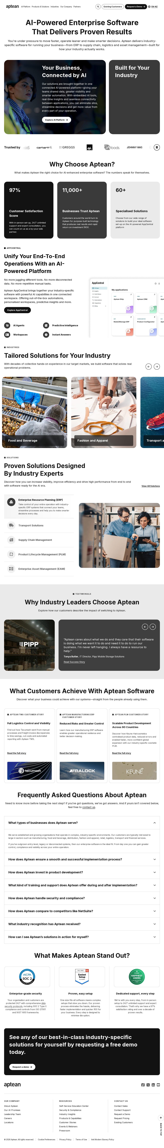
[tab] (39, 506)
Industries (55, 7)
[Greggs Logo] (58, 147)
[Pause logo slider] (157, 147)
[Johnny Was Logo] (126, 147)
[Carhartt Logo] (36, 147)
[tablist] (39, 535)
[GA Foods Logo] (104, 147)
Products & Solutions (40, 7)
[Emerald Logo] (149, 147)
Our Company (66, 7)
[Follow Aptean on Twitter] (148, 1085)
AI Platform (25, 7)
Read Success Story (74, 662)
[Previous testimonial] (145, 627)
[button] (34, 412)
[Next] (157, 367)
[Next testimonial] (153, 627)
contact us (88, 807)
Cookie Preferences (46, 1139)
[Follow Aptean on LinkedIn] (153, 1085)
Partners (77, 7)
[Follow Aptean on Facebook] (143, 1085)
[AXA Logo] (81, 147)
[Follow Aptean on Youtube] (158, 1085)
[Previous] (149, 367)
